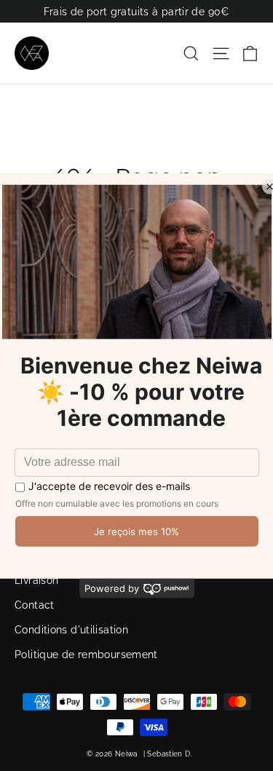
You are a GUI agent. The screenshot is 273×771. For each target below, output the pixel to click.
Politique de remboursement (86, 654)
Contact (35, 605)
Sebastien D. (169, 754)
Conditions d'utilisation (71, 630)
